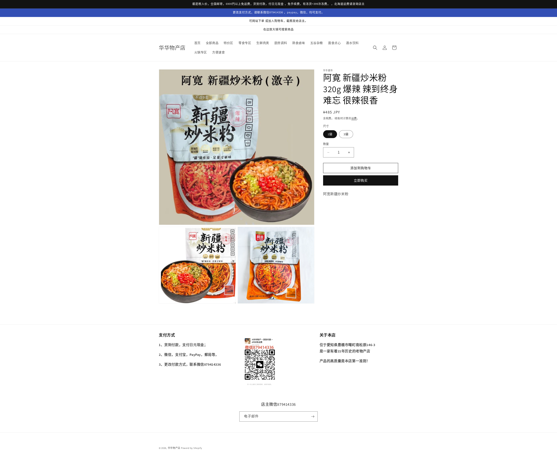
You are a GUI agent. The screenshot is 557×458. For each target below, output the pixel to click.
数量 (326, 144)
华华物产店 (174, 448)
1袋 (330, 134)
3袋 (346, 134)
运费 (354, 118)
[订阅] (312, 416)
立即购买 (361, 180)
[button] (375, 47)
